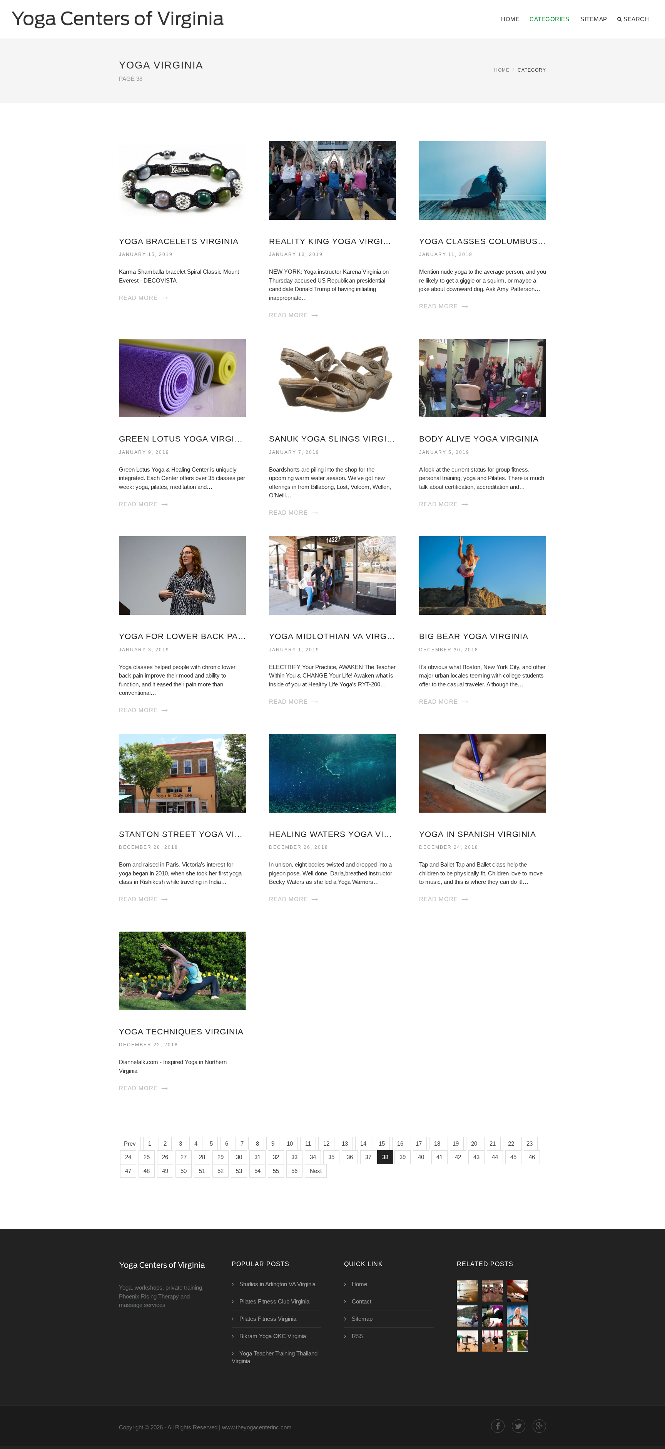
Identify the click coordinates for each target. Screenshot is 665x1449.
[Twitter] (518, 1426)
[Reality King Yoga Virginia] (332, 180)
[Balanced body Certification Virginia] (492, 1291)
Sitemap (593, 19)
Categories (549, 19)
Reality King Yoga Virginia (332, 241)
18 (437, 1143)
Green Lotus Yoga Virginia (182, 438)
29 (220, 1157)
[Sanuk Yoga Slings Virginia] (332, 377)
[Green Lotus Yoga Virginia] (182, 377)
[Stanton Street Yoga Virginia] (182, 772)
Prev (130, 1143)
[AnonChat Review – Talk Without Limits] (467, 1341)
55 (276, 1171)
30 (239, 1157)
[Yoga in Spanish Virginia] (482, 772)
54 (257, 1171)
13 (345, 1143)
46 (532, 1157)
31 (257, 1157)
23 (529, 1143)
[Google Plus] (539, 1426)
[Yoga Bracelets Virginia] (182, 180)
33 (294, 1157)
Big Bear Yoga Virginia (473, 636)
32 (276, 1157)
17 (419, 1143)
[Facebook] (498, 1426)
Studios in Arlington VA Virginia (277, 1284)
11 (308, 1143)
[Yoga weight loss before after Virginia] (517, 1341)
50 (183, 1171)
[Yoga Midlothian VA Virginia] (332, 575)
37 (368, 1157)
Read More (138, 297)
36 (350, 1157)
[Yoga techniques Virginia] (182, 970)
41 (439, 1157)
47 (128, 1171)
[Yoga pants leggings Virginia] (467, 1316)
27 (183, 1157)
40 (421, 1157)
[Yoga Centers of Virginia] (118, 14)
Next (316, 1171)
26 (165, 1157)
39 (402, 1157)
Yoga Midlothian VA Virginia (332, 636)
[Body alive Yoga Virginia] (482, 377)
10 (290, 1143)
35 (331, 1157)
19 (456, 1143)
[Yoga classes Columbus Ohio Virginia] (482, 180)
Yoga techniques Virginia (181, 1031)
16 (400, 1143)
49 (165, 1171)
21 (493, 1143)
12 (326, 1143)
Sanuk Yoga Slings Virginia (332, 438)
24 (128, 1157)
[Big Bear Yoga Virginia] (482, 575)
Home (510, 19)
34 (313, 1157)
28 (202, 1157)
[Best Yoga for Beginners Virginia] (517, 1291)
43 (476, 1157)
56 (294, 1171)
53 (239, 1171)
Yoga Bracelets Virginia (179, 241)
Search (636, 19)
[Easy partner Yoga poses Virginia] (492, 1316)
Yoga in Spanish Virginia (477, 834)
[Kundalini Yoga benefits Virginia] (517, 1316)
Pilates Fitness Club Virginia (274, 1301)
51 (202, 1171)
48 (147, 1171)
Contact (361, 1301)
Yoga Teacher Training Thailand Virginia (274, 1357)
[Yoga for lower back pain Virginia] (182, 575)
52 (220, 1171)
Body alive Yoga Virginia (479, 438)
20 (474, 1143)
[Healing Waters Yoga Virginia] (332, 772)
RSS (358, 1336)
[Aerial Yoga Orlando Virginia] (492, 1341)
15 (382, 1143)
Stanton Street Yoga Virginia (182, 834)
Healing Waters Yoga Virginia (332, 834)
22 (511, 1143)
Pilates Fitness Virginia (267, 1318)
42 (458, 1157)
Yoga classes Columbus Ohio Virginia (482, 241)
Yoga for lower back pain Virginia (182, 636)
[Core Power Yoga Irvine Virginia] (467, 1291)
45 (513, 1157)
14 (363, 1143)
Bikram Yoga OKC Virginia (272, 1336)
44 (495, 1157)
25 (147, 1157)
